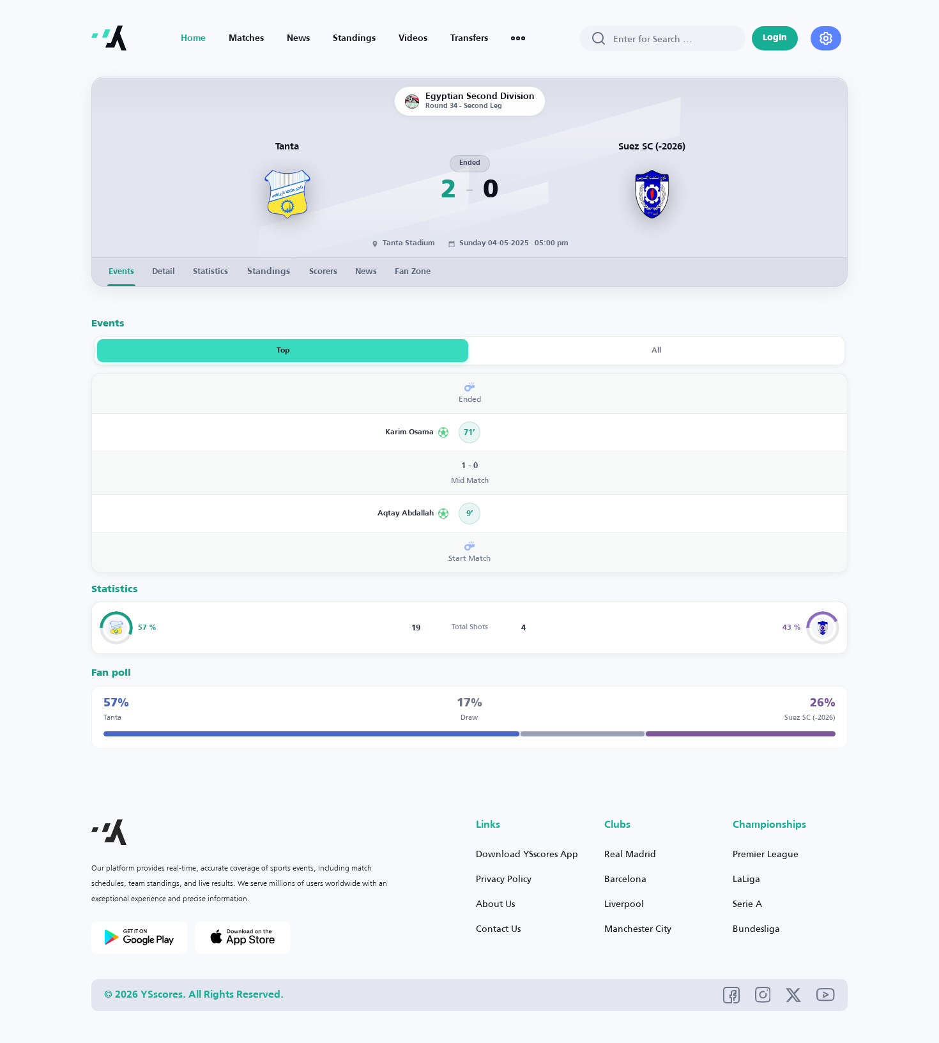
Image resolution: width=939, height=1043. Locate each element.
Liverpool (624, 903)
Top (283, 350)
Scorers (323, 272)
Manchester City (637, 928)
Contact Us (498, 928)
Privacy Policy (503, 878)
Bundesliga (756, 928)
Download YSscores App (527, 853)
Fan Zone (413, 272)
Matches (246, 38)
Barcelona (625, 878)
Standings (354, 38)
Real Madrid (630, 853)
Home (193, 38)
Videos (413, 38)
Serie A (747, 903)
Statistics (210, 272)
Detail (163, 272)
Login (775, 38)
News (298, 38)
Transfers (469, 38)
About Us (495, 903)
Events (121, 272)
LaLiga (746, 878)
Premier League (765, 853)
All (656, 350)
